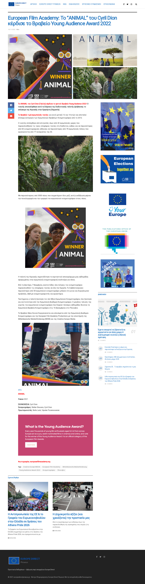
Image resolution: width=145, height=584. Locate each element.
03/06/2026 (57, 530)
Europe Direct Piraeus (49, 4)
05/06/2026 (12, 538)
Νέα (17, 29)
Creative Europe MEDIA (31, 467)
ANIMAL (21, 394)
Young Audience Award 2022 (29, 470)
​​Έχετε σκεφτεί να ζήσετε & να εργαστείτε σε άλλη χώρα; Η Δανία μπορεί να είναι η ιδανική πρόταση (112, 333)
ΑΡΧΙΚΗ (33, 4)
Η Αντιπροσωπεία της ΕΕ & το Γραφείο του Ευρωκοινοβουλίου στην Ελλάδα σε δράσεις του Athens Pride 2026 (120, 379)
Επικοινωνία (109, 4)
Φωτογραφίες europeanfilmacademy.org (34, 462)
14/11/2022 (11, 29)
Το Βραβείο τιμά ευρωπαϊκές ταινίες (33, 115)
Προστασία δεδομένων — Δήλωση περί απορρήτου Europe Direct (31, 569)
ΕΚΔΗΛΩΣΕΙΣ (74, 4)
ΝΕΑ (64, 4)
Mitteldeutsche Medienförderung (75, 467)
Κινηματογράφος (49, 470)
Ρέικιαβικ (61, 470)
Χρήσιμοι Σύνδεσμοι (91, 4)
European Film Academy (51, 467)
